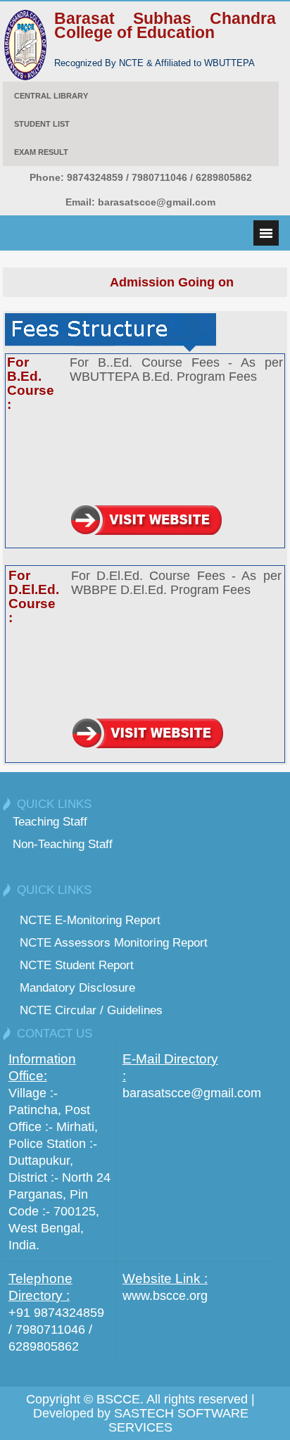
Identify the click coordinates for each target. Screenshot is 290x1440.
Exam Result (41, 152)
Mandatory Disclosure (77, 987)
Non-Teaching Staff (63, 844)
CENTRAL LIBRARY (51, 95)
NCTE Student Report (77, 965)
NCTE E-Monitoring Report (90, 920)
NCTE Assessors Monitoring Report (114, 942)
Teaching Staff (50, 821)
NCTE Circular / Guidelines (91, 1010)
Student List (42, 124)
